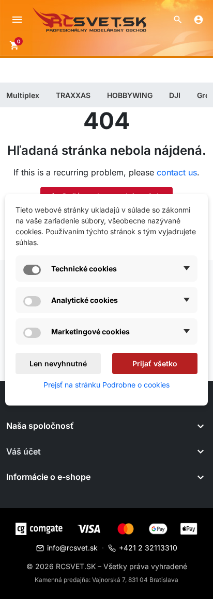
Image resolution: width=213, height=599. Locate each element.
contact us (177, 172)
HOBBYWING (130, 95)
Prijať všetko (154, 363)
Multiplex (22, 95)
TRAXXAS (73, 95)
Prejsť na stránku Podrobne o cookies (106, 384)
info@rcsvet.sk (72, 547)
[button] (178, 19)
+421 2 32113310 (148, 547)
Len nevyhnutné (58, 363)
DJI (174, 95)
